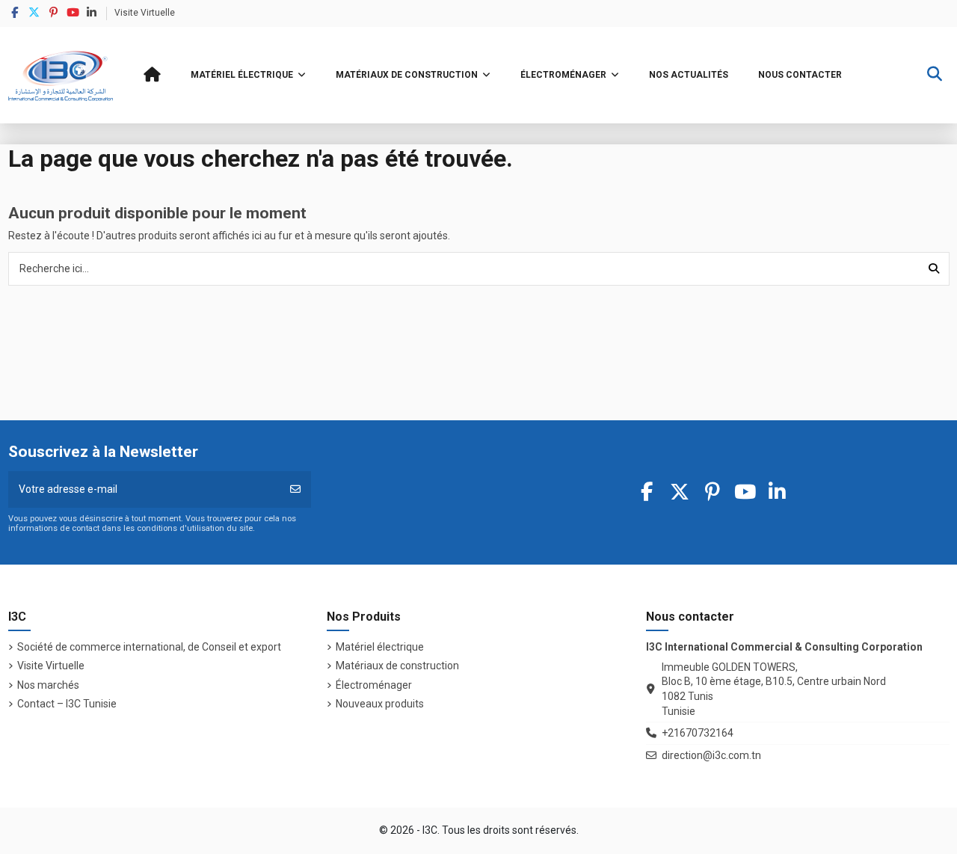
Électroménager (374, 685)
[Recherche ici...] (934, 269)
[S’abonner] (295, 489)
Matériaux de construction (397, 666)
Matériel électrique (380, 647)
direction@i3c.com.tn (711, 755)
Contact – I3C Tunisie (67, 704)
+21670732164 (697, 733)
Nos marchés (48, 685)
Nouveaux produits (380, 704)
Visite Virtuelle (144, 12)
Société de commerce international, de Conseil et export (149, 647)
